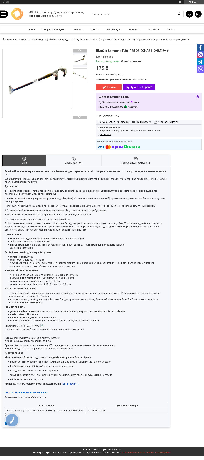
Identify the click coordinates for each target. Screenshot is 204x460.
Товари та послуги (52, 29)
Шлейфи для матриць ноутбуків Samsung (135, 39)
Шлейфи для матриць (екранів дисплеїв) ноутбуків (84, 39)
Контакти (153, 29)
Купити (111, 87)
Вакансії (134, 29)
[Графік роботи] (198, 14)
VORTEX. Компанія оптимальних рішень (26, 392)
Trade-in (170, 29)
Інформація (113, 29)
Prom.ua (117, 450)
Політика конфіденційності (158, 452)
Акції (32, 29)
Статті (93, 29)
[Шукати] (179, 14)
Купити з (136, 87)
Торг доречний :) (70, 383)
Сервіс (77, 29)
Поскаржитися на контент (133, 452)
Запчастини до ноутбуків (42, 39)
